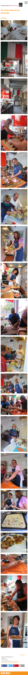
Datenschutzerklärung (5, 662)
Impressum (16, 661)
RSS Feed (16, 662)
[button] (4, 665)
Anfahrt (12, 662)
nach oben (22, 654)
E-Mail (12, 661)
